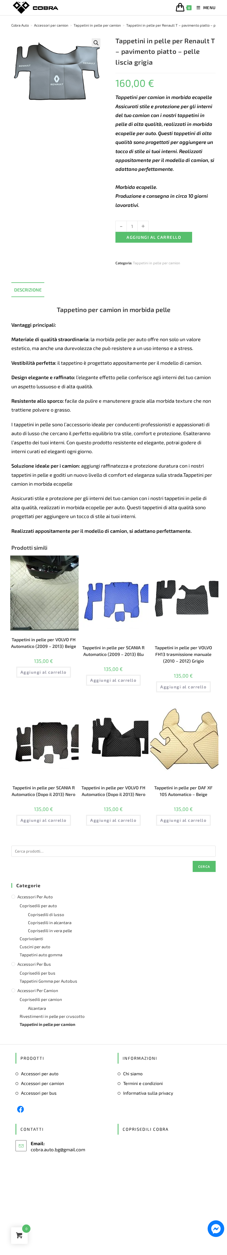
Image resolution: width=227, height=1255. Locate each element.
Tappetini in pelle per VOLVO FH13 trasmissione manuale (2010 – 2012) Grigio (183, 654)
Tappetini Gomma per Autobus (48, 980)
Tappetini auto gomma (41, 954)
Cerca (204, 866)
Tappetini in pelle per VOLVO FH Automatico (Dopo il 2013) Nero (113, 791)
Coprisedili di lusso (46, 914)
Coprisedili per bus (37, 972)
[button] (96, 42)
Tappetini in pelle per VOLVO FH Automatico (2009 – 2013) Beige (43, 643)
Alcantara (37, 1008)
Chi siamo (133, 1073)
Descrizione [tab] (28, 289)
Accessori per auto (35, 896)
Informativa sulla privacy (148, 1093)
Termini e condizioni (143, 1083)
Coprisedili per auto (38, 905)
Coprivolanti (31, 938)
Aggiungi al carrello (154, 237)
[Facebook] (20, 1109)
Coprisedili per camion (41, 999)
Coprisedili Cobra (146, 1129)
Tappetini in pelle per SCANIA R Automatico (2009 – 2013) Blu (113, 651)
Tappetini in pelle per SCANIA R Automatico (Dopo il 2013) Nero (43, 791)
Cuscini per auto (35, 946)
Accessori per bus (34, 964)
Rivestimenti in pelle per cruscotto (52, 1016)
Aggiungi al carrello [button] (43, 672)
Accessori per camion (37, 990)
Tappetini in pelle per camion (156, 263)
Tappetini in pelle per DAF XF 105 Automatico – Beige (183, 791)
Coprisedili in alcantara (49, 922)
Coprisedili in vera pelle (50, 930)
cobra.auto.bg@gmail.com (58, 1149)
